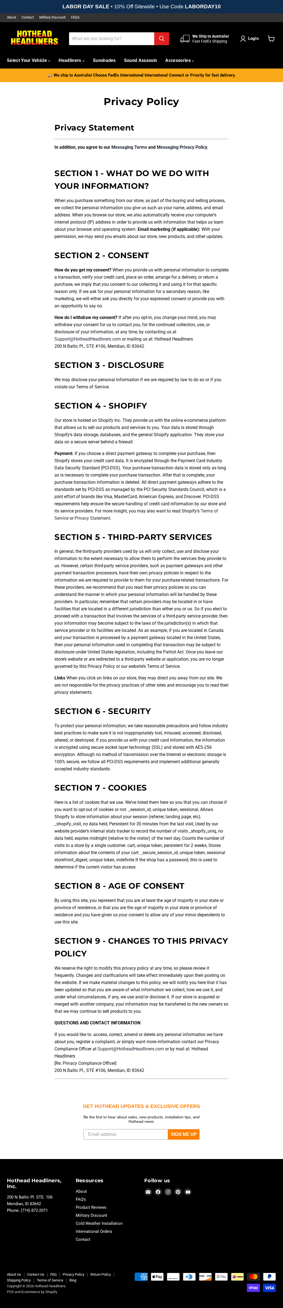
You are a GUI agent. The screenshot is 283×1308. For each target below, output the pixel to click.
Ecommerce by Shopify (39, 1292)
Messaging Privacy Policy (182, 147)
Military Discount (52, 17)
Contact (28, 17)
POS (10, 1292)
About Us (14, 1274)
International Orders (94, 1231)
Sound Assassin (140, 60)
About (11, 17)
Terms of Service (50, 1280)
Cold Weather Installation (99, 1223)
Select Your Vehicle (27, 60)
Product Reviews (91, 1207)
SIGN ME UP (184, 1134)
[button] (250, 38)
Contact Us (35, 1274)
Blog (72, 1280)
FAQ (53, 1274)
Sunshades (104, 60)
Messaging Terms (129, 147)
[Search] (161, 38)
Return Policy (100, 1274)
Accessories (178, 60)
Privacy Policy (73, 1274)
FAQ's (75, 17)
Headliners (70, 60)
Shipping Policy (19, 1280)
